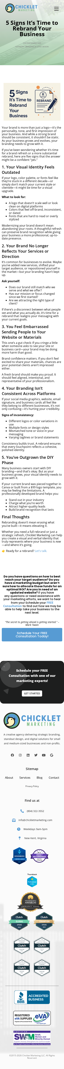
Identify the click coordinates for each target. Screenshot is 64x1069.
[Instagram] (20, 755)
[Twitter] (36, 755)
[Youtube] (44, 755)
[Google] (51, 755)
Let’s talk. (41, 551)
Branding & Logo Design (37, 46)
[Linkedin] (28, 755)
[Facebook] (12, 755)
